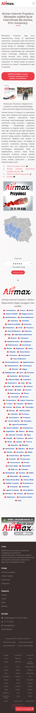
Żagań (6, 689)
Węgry (24, 369)
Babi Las (14, 469)
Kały (9, 335)
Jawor (18, 693)
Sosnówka (27, 379)
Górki (9, 386)
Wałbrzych (18, 658)
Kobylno (13, 352)
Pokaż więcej (18, 706)
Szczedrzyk (26, 345)
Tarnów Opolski (14, 421)
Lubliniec (18, 689)
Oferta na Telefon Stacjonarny (18, 174)
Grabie (10, 390)
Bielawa (6, 686)
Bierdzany (25, 376)
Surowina (20, 452)
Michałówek (10, 473)
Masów (12, 411)
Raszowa (30, 494)
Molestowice (15, 393)
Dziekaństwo (28, 428)
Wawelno (14, 445)
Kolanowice (10, 328)
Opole (9, 442)
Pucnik (26, 462)
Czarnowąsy (27, 366)
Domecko (27, 324)
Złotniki (9, 438)
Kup (30, 383)
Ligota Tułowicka (27, 400)
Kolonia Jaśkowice (12, 362)
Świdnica (6, 670)
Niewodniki (26, 466)
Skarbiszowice (10, 317)
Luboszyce (24, 338)
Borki (31, 310)
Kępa (29, 435)
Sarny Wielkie (28, 490)
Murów (9, 348)
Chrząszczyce (25, 459)
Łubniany (25, 476)
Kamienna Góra (18, 701)
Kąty (19, 500)
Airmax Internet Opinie (26, 642)
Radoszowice (13, 345)
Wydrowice (11, 497)
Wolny (31, 431)
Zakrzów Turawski (16, 435)
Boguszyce (20, 348)
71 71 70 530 (8, 622)
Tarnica (29, 442)
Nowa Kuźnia (25, 352)
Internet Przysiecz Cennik (16, 166)
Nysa (6, 673)
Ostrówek (15, 397)
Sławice (22, 431)
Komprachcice (12, 366)
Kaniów (9, 452)
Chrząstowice (11, 400)
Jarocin (6, 683)
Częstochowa (18, 655)
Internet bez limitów (8, 572)
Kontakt (10, 177)
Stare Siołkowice (19, 359)
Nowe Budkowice (27, 317)
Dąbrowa (28, 331)
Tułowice (19, 404)
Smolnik (22, 473)
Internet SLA (5, 580)
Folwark (20, 494)
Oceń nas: (18, 258)
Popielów (26, 455)
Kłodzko (30, 686)
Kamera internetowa (9, 642)
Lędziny (19, 442)
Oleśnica (6, 680)
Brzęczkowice (28, 483)
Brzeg (18, 680)
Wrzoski (15, 369)
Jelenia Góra (18, 661)
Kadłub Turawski (12, 483)
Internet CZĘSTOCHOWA (25, 646)
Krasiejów (27, 421)
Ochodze (24, 469)
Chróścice (20, 438)
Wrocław (6, 655)
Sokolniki (14, 414)
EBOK (3, 602)
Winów (30, 404)
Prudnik (30, 696)
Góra (21, 373)
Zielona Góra (30, 655)
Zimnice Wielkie (12, 428)
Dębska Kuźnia (28, 362)
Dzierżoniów (30, 680)
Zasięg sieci (5, 583)
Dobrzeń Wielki (12, 314)
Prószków (14, 487)
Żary (30, 676)
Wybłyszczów (10, 373)
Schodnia (25, 321)
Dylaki (30, 452)
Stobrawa (14, 321)
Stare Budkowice (14, 331)
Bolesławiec (6, 676)
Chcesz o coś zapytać (24, 709)
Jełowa (18, 407)
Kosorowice (25, 355)
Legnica (6, 661)
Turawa (9, 404)
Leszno (18, 666)
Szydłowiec (27, 341)
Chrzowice (13, 355)
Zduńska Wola (30, 673)
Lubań (18, 696)
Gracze (22, 310)
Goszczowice (15, 462)
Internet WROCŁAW (9, 646)
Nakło (31, 473)
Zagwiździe (10, 431)
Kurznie (28, 390)
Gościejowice (14, 417)
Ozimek (9, 407)
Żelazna (29, 386)
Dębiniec (21, 449)
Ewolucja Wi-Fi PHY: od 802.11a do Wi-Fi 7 (18, 638)
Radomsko (30, 670)
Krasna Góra (14, 455)
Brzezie (25, 397)
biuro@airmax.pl (9, 625)
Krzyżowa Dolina (25, 497)
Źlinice (26, 393)
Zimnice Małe (28, 480)
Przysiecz (30, 328)
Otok (20, 328)
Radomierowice (13, 341)
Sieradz (18, 673)
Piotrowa (25, 414)
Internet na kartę (7, 576)
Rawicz (6, 701)
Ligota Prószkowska (19, 424)
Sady (22, 383)
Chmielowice (11, 310)
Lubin (6, 666)
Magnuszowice (27, 314)
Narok (31, 449)
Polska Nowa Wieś (12, 480)
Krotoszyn (18, 686)
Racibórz (18, 670)
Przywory (26, 417)
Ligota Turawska (12, 490)
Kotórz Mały (13, 466)
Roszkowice (12, 383)
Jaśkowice (18, 386)
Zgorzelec (30, 683)
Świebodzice (6, 693)
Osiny (30, 348)
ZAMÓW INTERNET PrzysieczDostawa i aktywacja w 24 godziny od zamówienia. (18, 76)
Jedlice (30, 438)
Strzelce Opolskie (30, 701)
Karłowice (13, 376)
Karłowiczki (9, 449)
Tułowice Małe (24, 411)
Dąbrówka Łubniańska (23, 335)
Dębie (19, 390)
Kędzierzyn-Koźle (30, 666)
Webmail (4, 606)
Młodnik (25, 445)
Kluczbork (30, 689)
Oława (18, 683)
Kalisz (30, 658)
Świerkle (30, 373)
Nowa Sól (18, 676)
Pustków (12, 459)
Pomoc (3, 599)
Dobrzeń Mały (13, 379)
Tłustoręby (29, 407)
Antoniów (25, 487)
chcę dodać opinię (18, 267)
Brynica (13, 338)
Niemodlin (14, 476)
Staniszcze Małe (14, 324)
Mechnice (9, 494)
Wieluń (30, 693)
